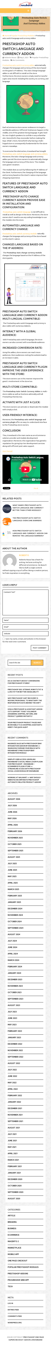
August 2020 (14, 1199)
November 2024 (15, 915)
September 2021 (15, 1121)
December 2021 (15, 1108)
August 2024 (14, 934)
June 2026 (12, 812)
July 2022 (12, 1070)
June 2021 (12, 1141)
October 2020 (14, 1186)
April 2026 (13, 825)
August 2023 (14, 1005)
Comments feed (15, 1316)
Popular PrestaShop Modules (23, 1267)
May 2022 (12, 1083)
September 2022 (15, 1057)
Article (11, 1215)
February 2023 (15, 1031)
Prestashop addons (18, 1273)
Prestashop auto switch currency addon (18, 65)
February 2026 (15, 831)
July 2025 (12, 863)
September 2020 (15, 1192)
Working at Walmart (17, 777)
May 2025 (12, 876)
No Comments (18, 60)
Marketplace (14, 1248)
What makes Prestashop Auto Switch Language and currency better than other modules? (28, 507)
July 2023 (12, 1012)
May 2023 (12, 1025)
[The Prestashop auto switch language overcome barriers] (6, 521)
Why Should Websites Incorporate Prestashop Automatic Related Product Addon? (24, 780)
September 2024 (15, 928)
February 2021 (15, 1166)
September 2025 (15, 851)
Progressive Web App (18, 1280)
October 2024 (14, 921)
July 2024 (12, 941)
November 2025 (15, 838)
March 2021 (13, 1160)
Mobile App (13, 1254)
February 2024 (15, 967)
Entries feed (13, 1310)
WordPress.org (15, 1323)
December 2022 (15, 1044)
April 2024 (13, 954)
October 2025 (14, 844)
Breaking (12, 1222)
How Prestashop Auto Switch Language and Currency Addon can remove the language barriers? (30, 533)
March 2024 (13, 960)
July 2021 (12, 1134)
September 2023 (15, 999)
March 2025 (13, 889)
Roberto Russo (10, 57)
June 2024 (12, 947)
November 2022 (15, 1050)
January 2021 (14, 1173)
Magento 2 (13, 1241)
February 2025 (15, 896)
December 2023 (15, 979)
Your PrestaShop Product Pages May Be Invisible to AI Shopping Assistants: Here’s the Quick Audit (25, 725)
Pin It (36, 488)
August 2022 (14, 1063)
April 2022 (13, 1089)
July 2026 (12, 805)
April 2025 (13, 883)
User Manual (7, 451)
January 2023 (14, 1037)
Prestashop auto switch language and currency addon (24, 154)
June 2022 (12, 1076)
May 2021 (12, 1147)
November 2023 (15, 986)
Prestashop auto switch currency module (19, 234)
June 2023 (12, 1018)
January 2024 (14, 973)
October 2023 (14, 992)
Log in (10, 1303)
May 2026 (12, 818)
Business (12, 1228)
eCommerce (13, 1235)
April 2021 (13, 1153)
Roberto (24, 555)
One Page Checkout (17, 1261)
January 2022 (14, 1102)
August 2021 (14, 1128)
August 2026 (14, 799)
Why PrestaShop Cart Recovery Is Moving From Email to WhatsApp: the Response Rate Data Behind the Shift (25, 700)
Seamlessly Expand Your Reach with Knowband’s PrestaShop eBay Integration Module (24, 750)
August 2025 (14, 857)
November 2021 (15, 1115)
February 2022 (15, 1095)
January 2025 (14, 902)
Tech (10, 1286)
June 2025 (12, 870)
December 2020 (15, 1179)
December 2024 (15, 909)
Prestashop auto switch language (17, 212)
